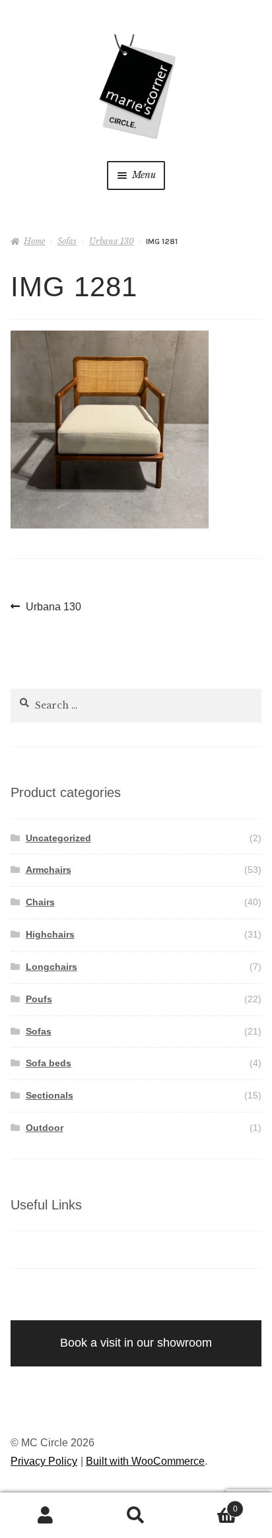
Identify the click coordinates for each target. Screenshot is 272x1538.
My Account (45, 1515)
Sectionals (49, 1095)
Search (135, 1515)
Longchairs (51, 966)
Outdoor (44, 1127)
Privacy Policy (44, 1461)
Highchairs (50, 934)
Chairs (40, 902)
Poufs (39, 999)
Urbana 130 (111, 241)
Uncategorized (58, 838)
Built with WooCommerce (145, 1461)
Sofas (67, 241)
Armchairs (48, 869)
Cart (210, 1505)
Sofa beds (48, 1063)
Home (34, 241)
